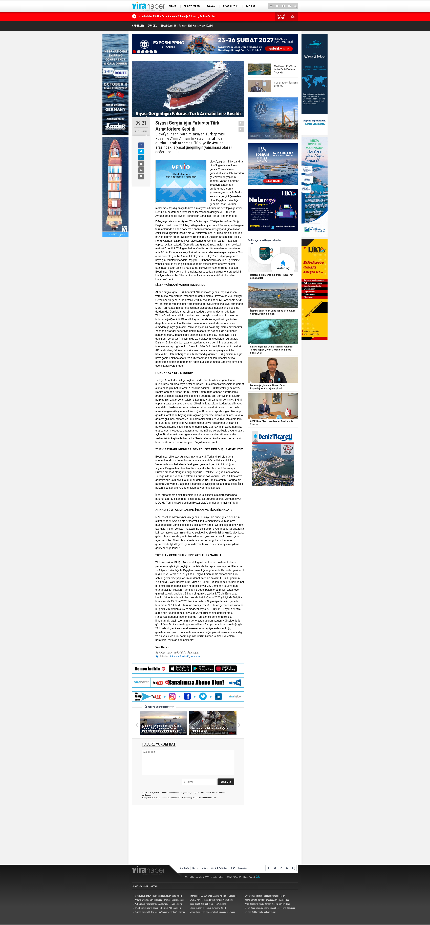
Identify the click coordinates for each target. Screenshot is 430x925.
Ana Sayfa (184, 868)
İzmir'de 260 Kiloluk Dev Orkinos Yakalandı (208, 904)
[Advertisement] (188, 837)
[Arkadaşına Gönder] (141, 164)
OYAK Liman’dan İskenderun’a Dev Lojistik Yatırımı (211, 900)
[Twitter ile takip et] (275, 868)
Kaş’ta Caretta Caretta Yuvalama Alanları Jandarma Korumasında (265, 900)
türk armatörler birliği (179, 656)
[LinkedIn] (141, 157)
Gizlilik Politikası (219, 868)
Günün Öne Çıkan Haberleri (145, 886)
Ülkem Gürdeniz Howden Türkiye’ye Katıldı (208, 908)
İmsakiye (242, 868)
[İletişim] (289, 6)
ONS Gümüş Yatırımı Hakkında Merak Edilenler (165, 16)
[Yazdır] (141, 170)
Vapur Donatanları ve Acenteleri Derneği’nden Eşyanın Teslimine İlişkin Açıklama (211, 912)
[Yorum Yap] (141, 176)
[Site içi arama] (295, 6)
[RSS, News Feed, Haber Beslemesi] (281, 868)
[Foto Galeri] (283, 6)
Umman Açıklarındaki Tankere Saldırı (260, 912)
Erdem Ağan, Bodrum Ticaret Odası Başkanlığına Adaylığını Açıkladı (268, 908)
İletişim (204, 868)
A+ (241, 123)
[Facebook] (141, 145)
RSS (233, 868)
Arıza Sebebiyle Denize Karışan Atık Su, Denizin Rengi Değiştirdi (266, 904)
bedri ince (195, 656)
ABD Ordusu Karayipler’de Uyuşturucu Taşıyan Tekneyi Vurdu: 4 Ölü (157, 904)
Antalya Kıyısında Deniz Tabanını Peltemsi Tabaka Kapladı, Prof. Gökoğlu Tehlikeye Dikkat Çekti (158, 900)
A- (241, 129)
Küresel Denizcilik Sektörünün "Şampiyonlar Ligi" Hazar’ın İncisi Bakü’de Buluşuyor (158, 912)
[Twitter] (141, 151)
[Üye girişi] (287, 868)
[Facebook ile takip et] (268, 868)
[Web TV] (277, 6)
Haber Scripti (249, 877)
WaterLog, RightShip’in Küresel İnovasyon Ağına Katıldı (158, 896)
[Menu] (271, 6)
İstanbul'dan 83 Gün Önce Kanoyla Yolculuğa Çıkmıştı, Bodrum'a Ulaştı (211, 896)
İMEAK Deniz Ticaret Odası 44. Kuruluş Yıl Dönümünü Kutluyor (156, 908)
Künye (195, 868)
